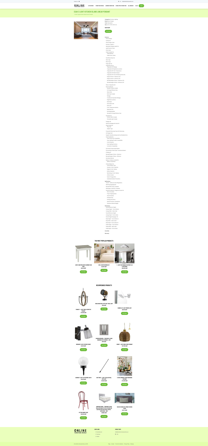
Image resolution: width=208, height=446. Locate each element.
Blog (137, 5)
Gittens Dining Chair (83, 412)
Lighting (116, 19)
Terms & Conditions (119, 444)
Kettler (98, 436)
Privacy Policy (126, 444)
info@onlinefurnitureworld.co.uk (127, 1)
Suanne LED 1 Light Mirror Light (125, 308)
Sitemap (132, 444)
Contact (112, 444)
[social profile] (79, 1)
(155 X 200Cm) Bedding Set (104, 265)
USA (120, 1)
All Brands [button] (130, 5)
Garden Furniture (109, 5)
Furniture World (100, 5)
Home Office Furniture (121, 5)
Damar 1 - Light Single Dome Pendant (125, 344)
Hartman (98, 434)
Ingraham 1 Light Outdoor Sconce (83, 344)
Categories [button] (90, 5)
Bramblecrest (99, 432)
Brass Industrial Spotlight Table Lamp (104, 303)
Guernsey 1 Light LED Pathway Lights (83, 377)
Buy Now (108, 31)
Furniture (112, 19)
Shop (141, 5)
